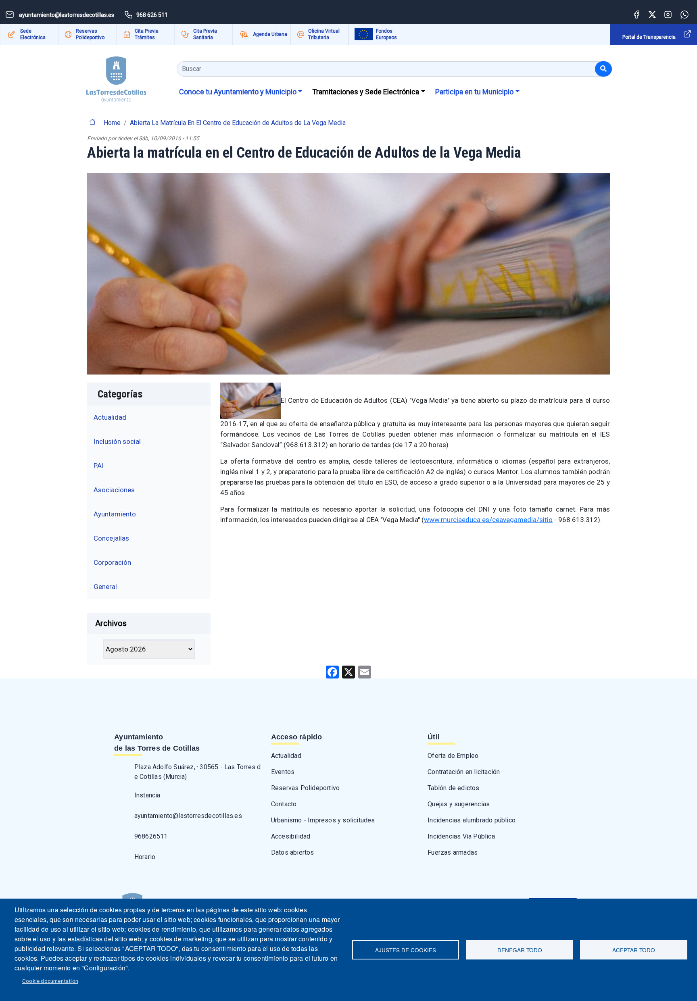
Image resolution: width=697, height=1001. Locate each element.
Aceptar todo (633, 950)
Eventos (282, 772)
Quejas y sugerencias (459, 804)
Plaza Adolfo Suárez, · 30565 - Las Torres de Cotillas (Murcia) (197, 771)
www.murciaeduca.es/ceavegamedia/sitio (488, 520)
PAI (99, 466)
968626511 (151, 836)
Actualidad (110, 417)
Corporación (112, 562)
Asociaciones (114, 490)
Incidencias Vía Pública (461, 836)
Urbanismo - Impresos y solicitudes (323, 820)
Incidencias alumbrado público (471, 820)
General (105, 587)
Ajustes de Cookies (405, 950)
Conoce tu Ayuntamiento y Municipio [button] (237, 91)
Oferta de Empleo (453, 756)
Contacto (284, 804)
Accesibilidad (291, 836)
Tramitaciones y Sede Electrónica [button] (365, 91)
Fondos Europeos (386, 34)
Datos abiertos (292, 852)
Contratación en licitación (464, 772)
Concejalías (111, 538)
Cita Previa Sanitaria (205, 34)
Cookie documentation (50, 981)
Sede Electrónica (33, 34)
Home (112, 123)
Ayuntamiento (115, 514)
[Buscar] (603, 69)
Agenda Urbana (270, 34)
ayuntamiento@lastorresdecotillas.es (188, 816)
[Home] (116, 76)
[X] (348, 672)
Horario (144, 857)
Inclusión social (117, 441)
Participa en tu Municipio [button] (474, 91)
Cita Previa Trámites (147, 34)
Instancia (147, 795)
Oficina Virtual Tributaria (324, 34)
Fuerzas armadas (453, 852)
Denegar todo (519, 950)
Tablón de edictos (453, 788)
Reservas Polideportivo (90, 34)
